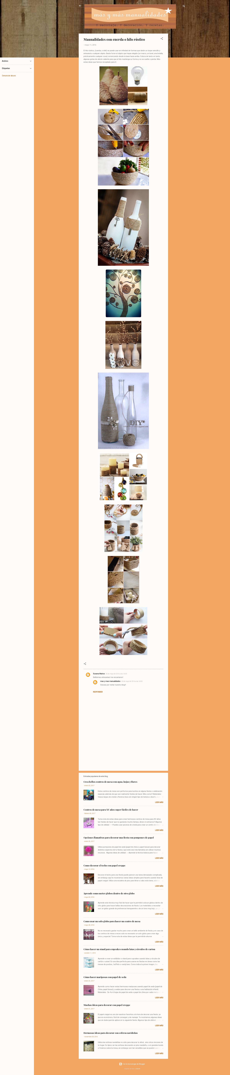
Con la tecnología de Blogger (133, 1064)
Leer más (159, 802)
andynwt (137, 1068)
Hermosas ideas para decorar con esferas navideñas (110, 1033)
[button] (161, 39)
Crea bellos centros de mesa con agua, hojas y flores (110, 781)
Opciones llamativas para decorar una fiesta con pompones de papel (118, 837)
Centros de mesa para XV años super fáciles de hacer (110, 809)
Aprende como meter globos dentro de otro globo (109, 893)
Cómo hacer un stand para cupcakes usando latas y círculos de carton (119, 949)
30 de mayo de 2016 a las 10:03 (116, 674)
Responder (98, 692)
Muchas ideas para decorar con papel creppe (106, 1005)
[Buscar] (183, 6)
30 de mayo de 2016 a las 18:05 (131, 681)
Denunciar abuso (9, 75)
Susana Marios (99, 674)
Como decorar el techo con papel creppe (104, 865)
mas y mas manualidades (110, 681)
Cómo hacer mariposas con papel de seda (104, 977)
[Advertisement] (177, 69)
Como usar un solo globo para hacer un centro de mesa (111, 921)
